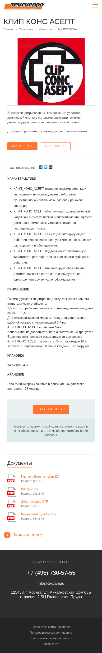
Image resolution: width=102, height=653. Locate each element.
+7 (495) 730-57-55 (51, 573)
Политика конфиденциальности (51, 638)
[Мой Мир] (50, 167)
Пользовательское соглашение (51, 632)
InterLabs (64, 627)
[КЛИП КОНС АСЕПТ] (51, 72)
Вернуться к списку (28, 534)
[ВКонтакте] (40, 167)
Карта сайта (51, 644)
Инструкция (29, 489)
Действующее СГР (34, 501)
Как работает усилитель (38, 514)
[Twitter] (45, 167)
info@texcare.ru (51, 583)
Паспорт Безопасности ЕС (40, 476)
